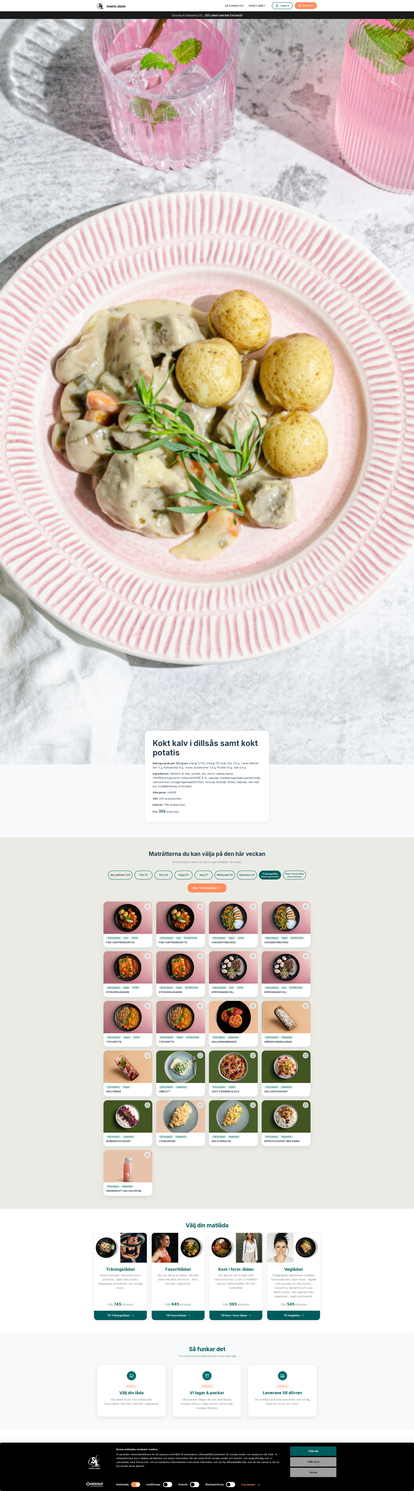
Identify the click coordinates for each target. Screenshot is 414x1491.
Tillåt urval (313, 1461)
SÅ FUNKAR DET (234, 5)
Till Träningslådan (118, 1315)
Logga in (284, 5)
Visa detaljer (248, 1484)
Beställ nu (308, 5)
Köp (205, 888)
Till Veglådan (291, 1315)
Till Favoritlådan (176, 1315)
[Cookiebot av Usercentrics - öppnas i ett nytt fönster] (95, 1484)
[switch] (167, 1484)
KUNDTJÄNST (257, 5)
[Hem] (111, 5)
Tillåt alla (313, 1451)
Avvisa (313, 1472)
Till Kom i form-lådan (234, 1315)
